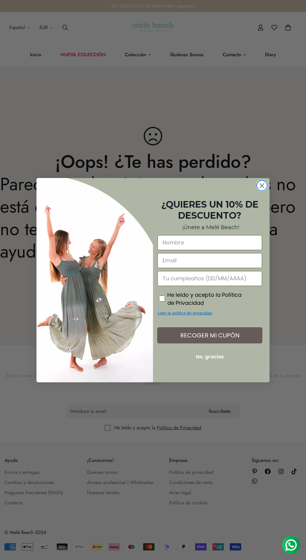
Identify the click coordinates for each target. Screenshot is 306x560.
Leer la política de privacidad (185, 313)
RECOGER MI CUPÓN (210, 335)
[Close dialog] (262, 185)
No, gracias (210, 356)
